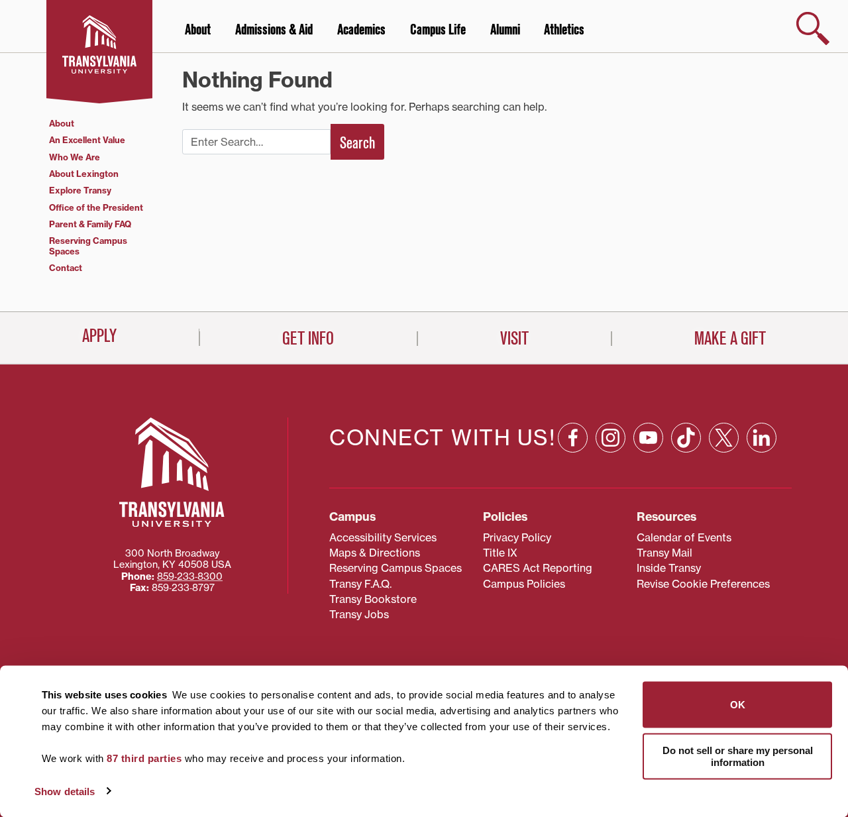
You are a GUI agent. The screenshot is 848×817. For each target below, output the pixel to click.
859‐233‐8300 (190, 576)
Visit (514, 339)
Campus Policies (524, 583)
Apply (99, 336)
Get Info (308, 339)
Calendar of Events (684, 537)
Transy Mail (664, 552)
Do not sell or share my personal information (737, 755)
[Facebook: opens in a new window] (573, 438)
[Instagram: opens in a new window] (610, 438)
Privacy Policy (517, 537)
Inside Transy (669, 567)
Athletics (564, 29)
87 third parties (144, 758)
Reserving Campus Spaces (88, 245)
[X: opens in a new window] (724, 438)
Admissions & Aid (274, 29)
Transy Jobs (359, 614)
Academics (361, 29)
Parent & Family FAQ (90, 224)
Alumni (505, 29)
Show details (64, 790)
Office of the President (96, 207)
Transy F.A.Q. (360, 583)
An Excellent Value (87, 140)
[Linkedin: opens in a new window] (761, 438)
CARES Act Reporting (537, 567)
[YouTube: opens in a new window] (648, 438)
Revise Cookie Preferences (703, 583)
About (198, 29)
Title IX (500, 552)
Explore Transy (80, 190)
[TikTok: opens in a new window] (686, 438)
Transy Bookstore (373, 599)
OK (737, 704)
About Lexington (84, 173)
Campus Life (438, 29)
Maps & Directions (374, 552)
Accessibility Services (383, 537)
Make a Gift (730, 339)
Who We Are (74, 157)
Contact (65, 267)
